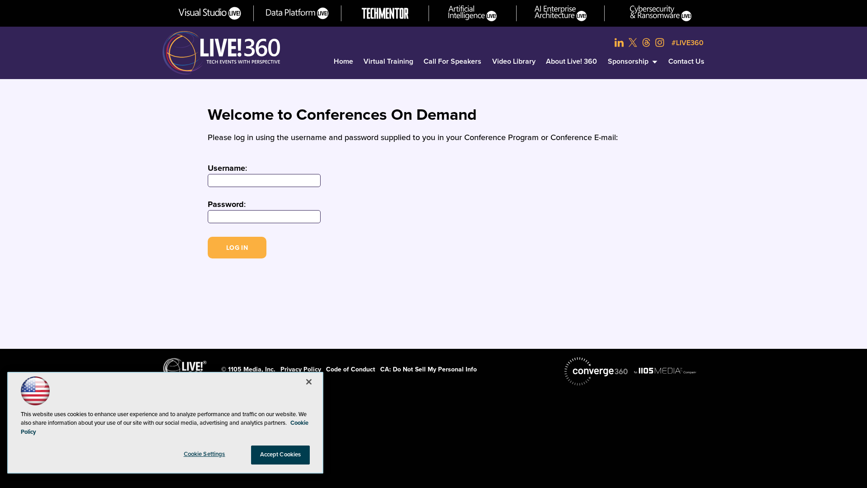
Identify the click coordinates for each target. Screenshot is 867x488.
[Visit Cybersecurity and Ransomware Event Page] (661, 13)
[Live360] (221, 53)
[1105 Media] (665, 370)
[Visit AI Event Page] (472, 13)
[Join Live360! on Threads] (646, 42)
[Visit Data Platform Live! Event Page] (297, 13)
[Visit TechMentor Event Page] (385, 13)
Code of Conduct (350, 369)
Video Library (514, 61)
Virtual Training (388, 61)
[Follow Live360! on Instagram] (659, 42)
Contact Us (686, 61)
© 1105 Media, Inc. (248, 369)
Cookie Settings (204, 454)
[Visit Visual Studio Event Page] (209, 13)
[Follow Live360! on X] (632, 42)
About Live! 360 (571, 61)
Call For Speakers (452, 61)
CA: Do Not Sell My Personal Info (428, 369)
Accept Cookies (280, 454)
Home (343, 61)
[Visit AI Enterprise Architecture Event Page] (560, 13)
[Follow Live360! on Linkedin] (619, 42)
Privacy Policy (300, 369)
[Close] (309, 382)
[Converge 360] (596, 371)
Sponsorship (628, 61)
